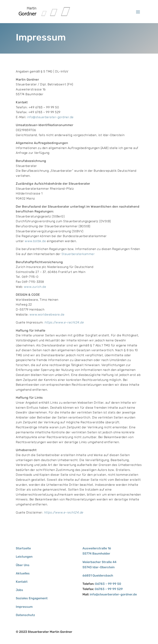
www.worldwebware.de (47, 314)
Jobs (19, 590)
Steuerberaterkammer (78, 254)
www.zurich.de (35, 287)
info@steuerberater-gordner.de (50, 117)
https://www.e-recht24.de (64, 322)
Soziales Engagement (32, 598)
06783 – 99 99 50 (108, 584)
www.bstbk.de (35, 241)
